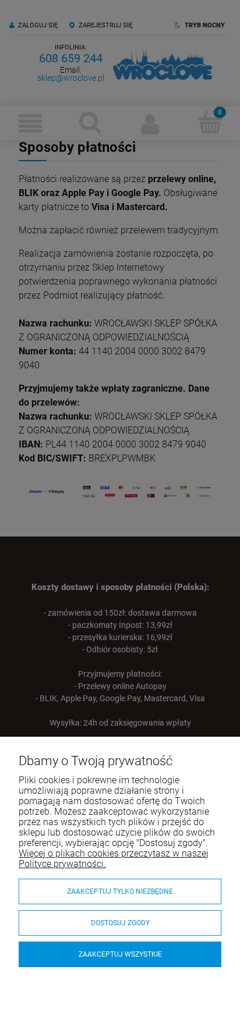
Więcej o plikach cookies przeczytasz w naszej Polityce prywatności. (114, 858)
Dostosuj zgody (120, 923)
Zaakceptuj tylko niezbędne (120, 891)
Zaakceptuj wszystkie (120, 954)
